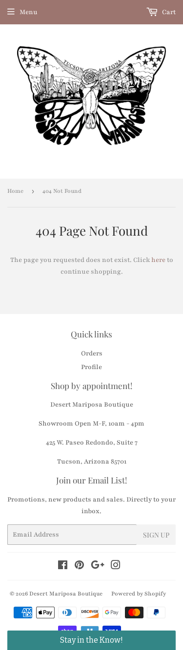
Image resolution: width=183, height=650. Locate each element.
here (158, 260)
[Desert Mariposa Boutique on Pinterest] (79, 566)
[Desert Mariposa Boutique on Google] (97, 566)
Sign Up (156, 534)
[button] (91, 640)
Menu (29, 12)
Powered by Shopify (138, 593)
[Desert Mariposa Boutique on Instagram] (116, 566)
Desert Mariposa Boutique (65, 593)
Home (15, 191)
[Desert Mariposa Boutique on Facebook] (63, 566)
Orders (91, 353)
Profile (91, 367)
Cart (168, 12)
